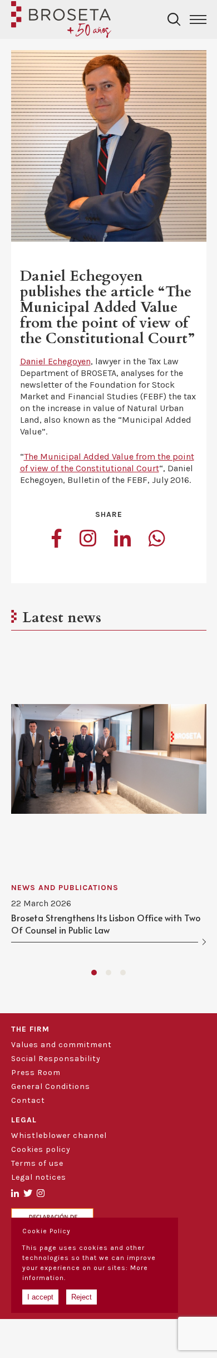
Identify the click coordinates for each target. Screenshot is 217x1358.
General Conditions (50, 1086)
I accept (40, 1297)
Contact (28, 1100)
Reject (81, 1297)
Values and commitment (61, 1044)
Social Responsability (56, 1058)
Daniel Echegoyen (55, 361)
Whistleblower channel (59, 1135)
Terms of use (37, 1163)
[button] (94, 972)
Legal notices (38, 1177)
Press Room (36, 1072)
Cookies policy (41, 1149)
